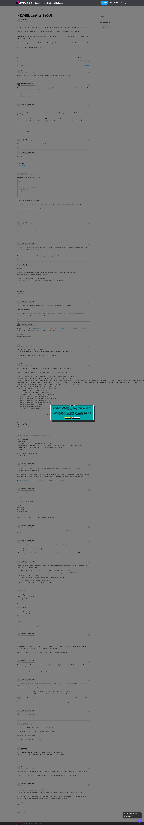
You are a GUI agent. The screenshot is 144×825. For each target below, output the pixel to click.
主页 (23, 2)
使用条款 (61, 413)
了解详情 (75, 409)
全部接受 (67, 417)
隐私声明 (56, 413)
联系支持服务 (104, 2)
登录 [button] (121, 2)
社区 (111, 2)
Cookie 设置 (75, 417)
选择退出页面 (72, 414)
